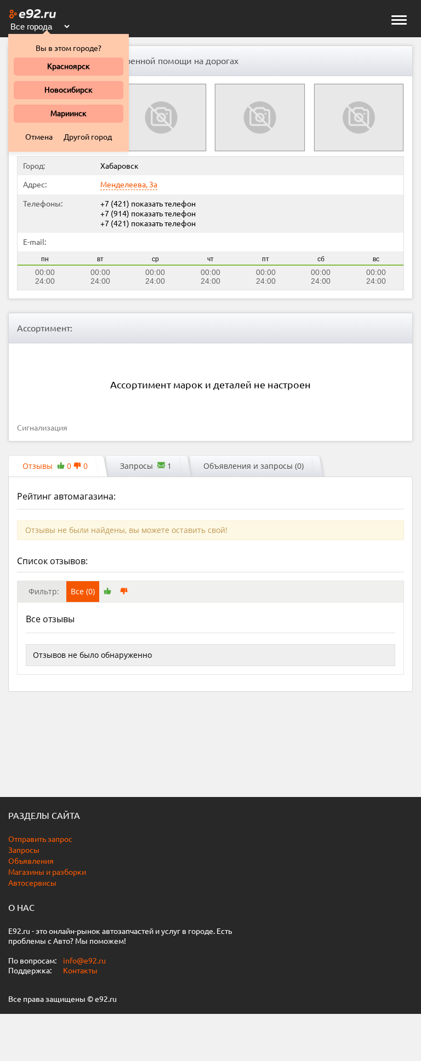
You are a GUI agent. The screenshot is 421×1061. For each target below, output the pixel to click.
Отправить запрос (40, 839)
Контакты (80, 970)
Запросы (23, 850)
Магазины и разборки (47, 872)
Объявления (31, 861)
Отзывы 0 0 (55, 466)
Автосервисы (32, 883)
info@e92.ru (84, 960)
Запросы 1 (146, 466)
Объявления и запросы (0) (253, 466)
